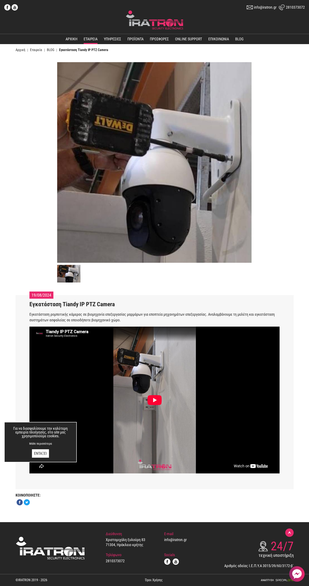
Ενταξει (40, 453)
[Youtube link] (15, 7)
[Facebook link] (8, 7)
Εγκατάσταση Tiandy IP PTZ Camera (83, 50)
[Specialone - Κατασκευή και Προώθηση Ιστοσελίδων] (277, 580)
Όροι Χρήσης (154, 580)
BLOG (239, 39)
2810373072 (295, 7)
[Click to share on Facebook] (19, 502)
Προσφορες (159, 39)
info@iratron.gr (265, 7)
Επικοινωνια (218, 39)
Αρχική (20, 50)
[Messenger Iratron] (297, 574)
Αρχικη (71, 39)
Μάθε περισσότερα (40, 443)
